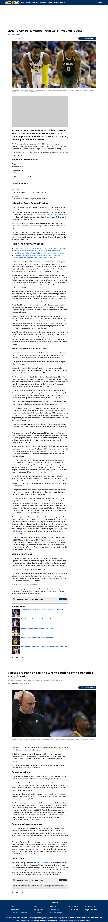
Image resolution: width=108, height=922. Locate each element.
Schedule (35, 2)
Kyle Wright (15, 683)
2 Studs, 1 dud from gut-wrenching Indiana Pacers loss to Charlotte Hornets (39, 248)
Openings (37, 906)
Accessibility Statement (19, 913)
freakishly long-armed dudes (55, 214)
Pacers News (21, 658)
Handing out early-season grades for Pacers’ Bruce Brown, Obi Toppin (37, 250)
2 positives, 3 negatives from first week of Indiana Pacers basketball (37, 255)
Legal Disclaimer (91, 910)
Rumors (28, 2)
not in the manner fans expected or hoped (26, 750)
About (13, 906)
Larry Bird (43, 472)
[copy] (22, 38)
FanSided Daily (90, 906)
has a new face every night (46, 863)
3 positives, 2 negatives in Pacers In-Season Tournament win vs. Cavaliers (39, 253)
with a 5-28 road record (49, 794)
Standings (43, 2)
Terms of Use (54, 910)
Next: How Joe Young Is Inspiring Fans (25, 585)
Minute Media (12, 917)
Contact (53, 906)
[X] (97, 2)
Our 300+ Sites (74, 906)
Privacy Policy (39, 910)
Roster (50, 2)
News (22, 2)
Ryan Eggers (15, 34)
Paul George (32, 472)
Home (13, 658)
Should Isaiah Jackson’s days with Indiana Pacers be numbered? (35, 258)
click (28, 310)
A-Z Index (37, 913)
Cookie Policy (73, 910)
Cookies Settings (56, 913)
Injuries (56, 2)
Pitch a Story (15, 910)
